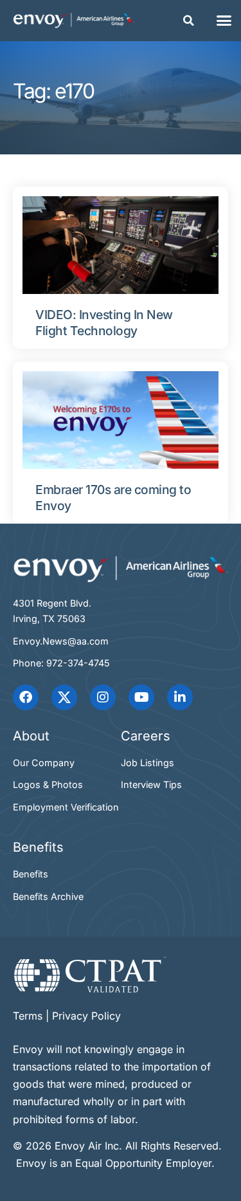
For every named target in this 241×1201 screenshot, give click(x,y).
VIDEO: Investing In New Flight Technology (104, 322)
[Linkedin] (180, 697)
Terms (27, 1015)
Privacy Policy (86, 1015)
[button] (189, 20)
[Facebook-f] (26, 697)
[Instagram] (103, 697)
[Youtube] (141, 697)
